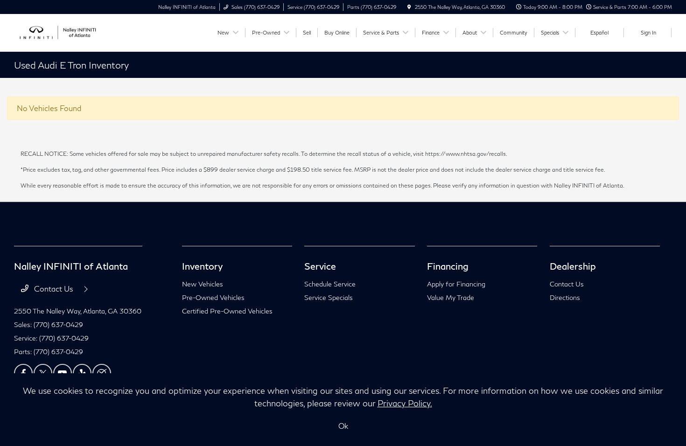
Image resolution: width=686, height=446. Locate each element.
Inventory (202, 266)
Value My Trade (450, 297)
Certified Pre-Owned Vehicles (227, 311)
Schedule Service (330, 284)
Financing (448, 266)
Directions (565, 297)
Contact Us (53, 288)
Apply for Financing (456, 284)
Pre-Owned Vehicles (213, 297)
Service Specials (328, 297)
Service (320, 266)
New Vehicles (202, 284)
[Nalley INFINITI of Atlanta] (56, 31)
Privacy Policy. (405, 403)
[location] (409, 7)
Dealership (573, 266)
